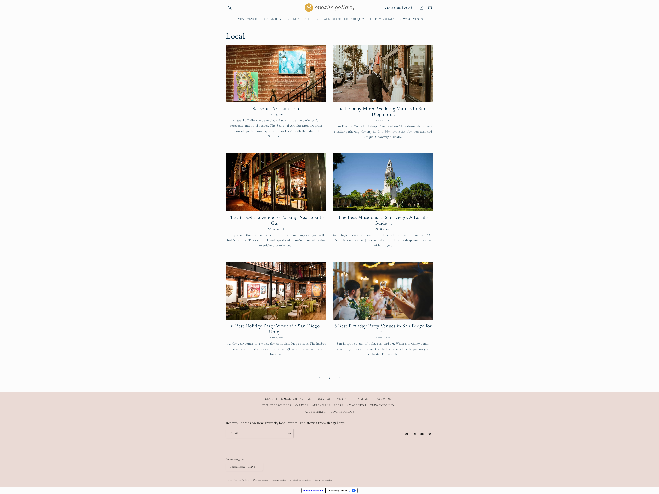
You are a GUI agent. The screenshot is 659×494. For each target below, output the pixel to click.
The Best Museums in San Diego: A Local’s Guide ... (383, 220)
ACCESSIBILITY (316, 411)
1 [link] (309, 377)
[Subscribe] (289, 433)
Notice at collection (313, 490)
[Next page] (350, 377)
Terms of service (323, 480)
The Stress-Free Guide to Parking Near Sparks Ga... (275, 220)
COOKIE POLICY (342, 411)
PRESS (338, 405)
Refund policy (279, 480)
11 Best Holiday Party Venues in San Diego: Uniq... (276, 329)
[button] (230, 8)
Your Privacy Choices (337, 490)
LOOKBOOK (382, 399)
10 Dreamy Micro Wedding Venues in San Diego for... (383, 111)
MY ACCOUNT (357, 405)
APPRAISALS (321, 405)
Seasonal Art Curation (275, 109)
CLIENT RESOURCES (276, 405)
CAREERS (301, 405)
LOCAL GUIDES (292, 399)
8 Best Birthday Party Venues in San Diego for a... (383, 329)
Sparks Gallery (241, 480)
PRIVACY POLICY (382, 405)
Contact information (300, 480)
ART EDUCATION (319, 399)
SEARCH (271, 399)
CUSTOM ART (360, 399)
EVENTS (341, 399)
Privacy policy (260, 480)
